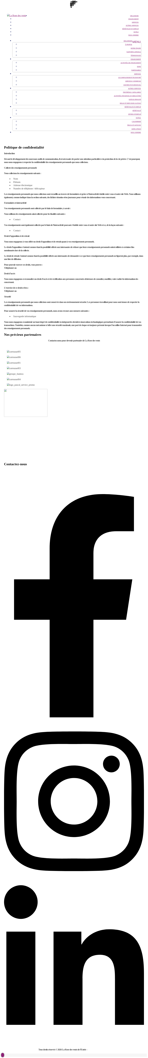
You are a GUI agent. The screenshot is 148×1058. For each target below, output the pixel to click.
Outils (136, 32)
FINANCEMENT (133, 19)
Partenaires (136, 70)
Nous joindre (133, 35)
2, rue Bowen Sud (11, 481)
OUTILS (8, 452)
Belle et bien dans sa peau (130, 103)
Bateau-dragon (135, 99)
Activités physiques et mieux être (127, 96)
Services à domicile (133, 81)
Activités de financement (131, 63)
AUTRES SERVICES (14, 441)
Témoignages (136, 55)
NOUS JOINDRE (12, 458)
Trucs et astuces (134, 125)
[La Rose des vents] (16, 15)
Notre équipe (136, 48)
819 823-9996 (22, 268)
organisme (134, 16)
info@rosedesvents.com (14, 475)
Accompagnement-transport (129, 77)
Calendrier (136, 121)
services (135, 22)
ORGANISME (10, 425)
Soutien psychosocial (132, 85)
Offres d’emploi (134, 114)
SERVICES (9, 436)
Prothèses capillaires (132, 92)
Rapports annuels (134, 52)
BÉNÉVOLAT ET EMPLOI (130, 29)
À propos (128, 44)
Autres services (132, 25)
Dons (139, 66)
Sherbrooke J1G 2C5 (13, 487)
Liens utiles (136, 129)
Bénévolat (137, 110)
